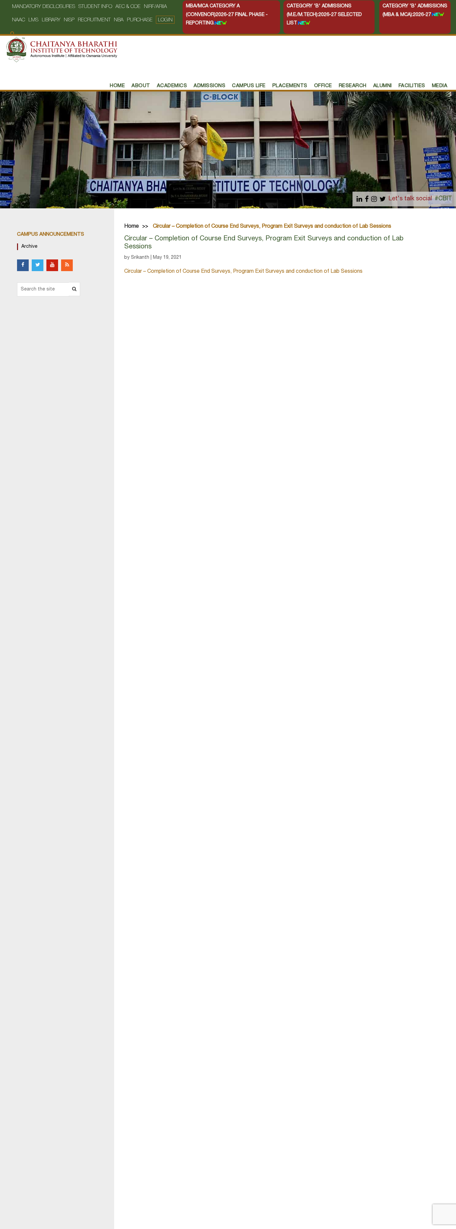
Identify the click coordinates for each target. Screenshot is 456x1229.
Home (131, 226)
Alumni (382, 85)
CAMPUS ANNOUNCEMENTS (50, 234)
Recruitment (94, 20)
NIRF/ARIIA (155, 6)
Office (323, 85)
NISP (69, 20)
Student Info (95, 6)
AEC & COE (128, 6)
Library (51, 20)
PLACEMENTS (289, 85)
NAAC (18, 20)
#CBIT (443, 199)
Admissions (209, 85)
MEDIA (440, 85)
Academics (172, 85)
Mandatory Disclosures (43, 6)
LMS (33, 20)
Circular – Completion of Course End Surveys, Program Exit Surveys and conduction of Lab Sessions (243, 271)
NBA (119, 20)
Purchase (140, 20)
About (141, 85)
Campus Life (249, 85)
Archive (29, 246)
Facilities (412, 85)
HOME (117, 85)
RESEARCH (353, 85)
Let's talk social (410, 199)
